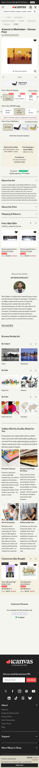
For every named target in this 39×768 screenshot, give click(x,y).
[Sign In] (30, 7)
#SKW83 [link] (16, 24)
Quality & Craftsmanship (10, 713)
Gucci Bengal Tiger (9, 582)
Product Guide (32, 90)
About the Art (8, 180)
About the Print (9, 207)
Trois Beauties (25, 582)
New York (21, 20)
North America (18, 17)
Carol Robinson (25, 584)
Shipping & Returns (11, 214)
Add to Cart (19, 765)
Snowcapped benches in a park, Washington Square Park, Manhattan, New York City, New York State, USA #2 (10, 249)
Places (9, 17)
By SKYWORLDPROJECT (10, 35)
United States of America (8, 20)
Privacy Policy (7, 717)
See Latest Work (7, 325)
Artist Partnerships (8, 720)
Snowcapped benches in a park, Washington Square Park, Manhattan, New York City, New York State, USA (28, 249)
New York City (31, 20)
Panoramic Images (7, 251)
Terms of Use (6, 724)
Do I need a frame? (31, 121)
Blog (3, 727)
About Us (5, 710)
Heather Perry (6, 584)
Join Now (31, 680)
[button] (8, 97)
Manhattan (7, 24)
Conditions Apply (19, 162)
